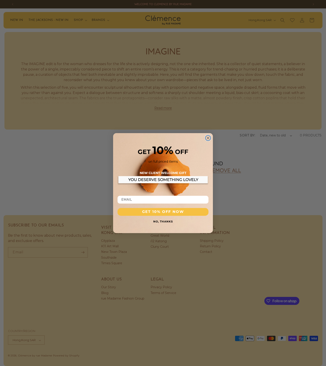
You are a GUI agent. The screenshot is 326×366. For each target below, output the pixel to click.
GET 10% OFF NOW (163, 212)
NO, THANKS (163, 221)
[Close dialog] (208, 138)
